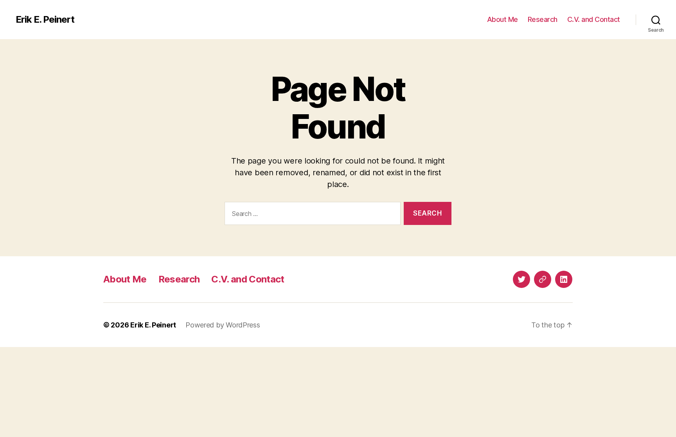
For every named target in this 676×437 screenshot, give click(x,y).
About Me (502, 19)
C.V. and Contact (593, 19)
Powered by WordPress (222, 325)
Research (542, 19)
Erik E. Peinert (45, 19)
